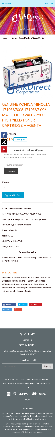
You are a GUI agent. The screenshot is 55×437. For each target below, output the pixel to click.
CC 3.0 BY (26, 387)
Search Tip (27, 339)
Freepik (18, 383)
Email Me (11, 171)
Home (4, 38)
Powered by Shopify (40, 379)
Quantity (6, 182)
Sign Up (47, 366)
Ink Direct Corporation (21, 379)
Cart (50, 3)
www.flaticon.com (32, 383)
